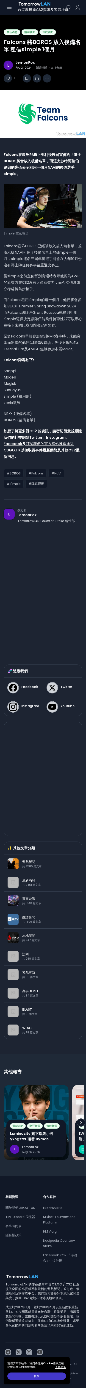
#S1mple (14, 484)
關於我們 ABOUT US (20, 1207)
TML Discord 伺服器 (20, 1217)
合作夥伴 (49, 1197)
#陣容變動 (36, 484)
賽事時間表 (14, 1226)
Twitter (35, 437)
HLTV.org (50, 1231)
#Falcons (36, 473)
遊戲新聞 (47, 32)
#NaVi (56, 473)
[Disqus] (43, 589)
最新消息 (11, 32)
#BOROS (14, 473)
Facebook (13, 443)
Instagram (56, 437)
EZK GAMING (52, 1207)
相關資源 (12, 1197)
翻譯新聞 (29, 32)
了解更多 (60, 1367)
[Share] (37, 78)
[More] (47, 78)
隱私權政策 (14, 1235)
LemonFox (25, 62)
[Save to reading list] (27, 78)
